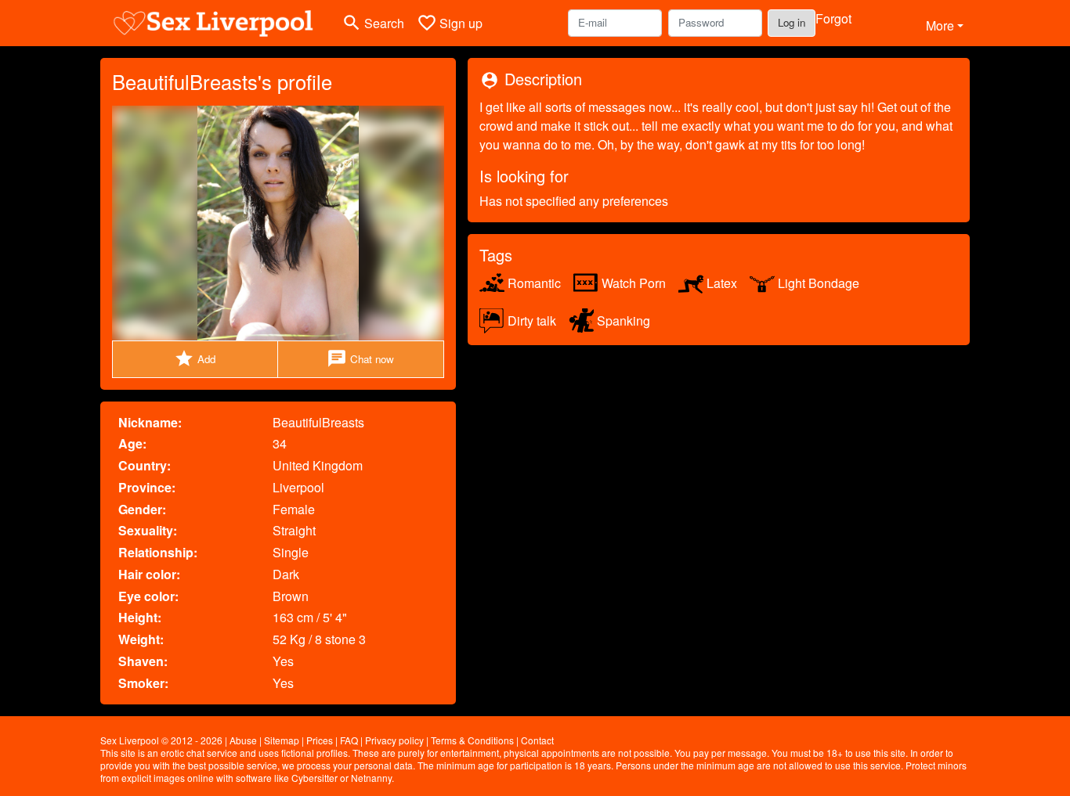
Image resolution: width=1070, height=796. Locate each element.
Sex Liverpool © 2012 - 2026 (161, 740)
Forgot (833, 18)
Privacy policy (394, 740)
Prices (319, 740)
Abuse (243, 740)
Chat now (360, 358)
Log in (791, 22)
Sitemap (281, 740)
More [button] (940, 25)
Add (194, 358)
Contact (537, 740)
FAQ (349, 740)
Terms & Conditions (472, 740)
